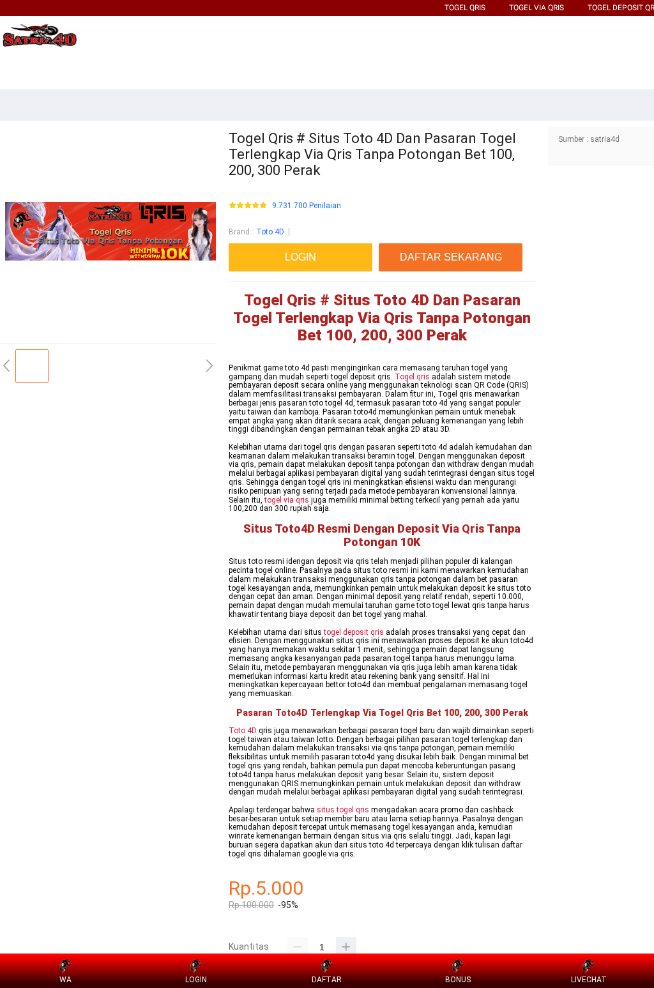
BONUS (458, 979)
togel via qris (286, 500)
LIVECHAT (589, 979)
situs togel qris (343, 809)
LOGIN (196, 979)
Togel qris (412, 376)
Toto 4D (270, 231)
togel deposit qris (354, 632)
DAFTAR (327, 979)
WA (65, 979)
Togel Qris (465, 7)
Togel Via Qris (536, 7)
